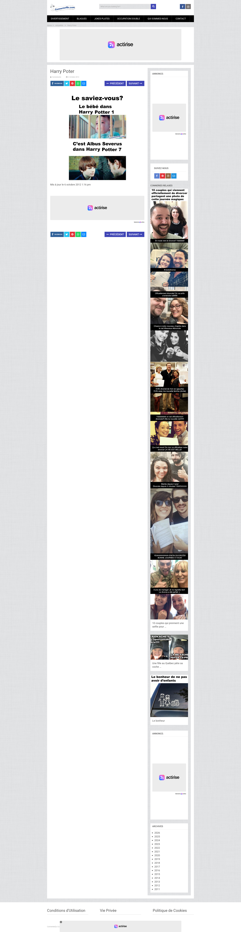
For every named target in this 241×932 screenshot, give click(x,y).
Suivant (134, 83)
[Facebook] (157, 176)
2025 (157, 836)
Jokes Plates (102, 18)
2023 (157, 844)
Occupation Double (128, 18)
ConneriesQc (56, 77)
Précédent (116, 83)
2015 (157, 874)
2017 (157, 866)
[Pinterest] (162, 176)
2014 (157, 877)
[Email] (173, 176)
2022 (157, 847)
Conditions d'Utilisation (66, 910)
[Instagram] (168, 176)
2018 (157, 862)
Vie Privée (108, 910)
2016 (157, 870)
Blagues (82, 18)
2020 (157, 855)
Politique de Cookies (170, 910)
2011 (157, 889)
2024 (157, 840)
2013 (157, 881)
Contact (181, 18)
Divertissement (60, 18)
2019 (157, 859)
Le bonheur (158, 720)
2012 (157, 885)
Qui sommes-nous (158, 18)
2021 (157, 851)
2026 (157, 832)
